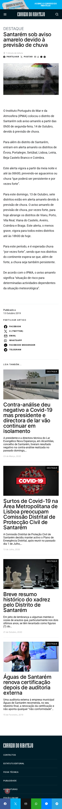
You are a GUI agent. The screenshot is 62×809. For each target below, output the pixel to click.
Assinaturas (10, 789)
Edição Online (10, 798)
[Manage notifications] (7, 791)
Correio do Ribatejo (31, 14)
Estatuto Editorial (13, 763)
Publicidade (9, 780)
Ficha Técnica (11, 772)
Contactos (9, 755)
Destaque (13, 28)
